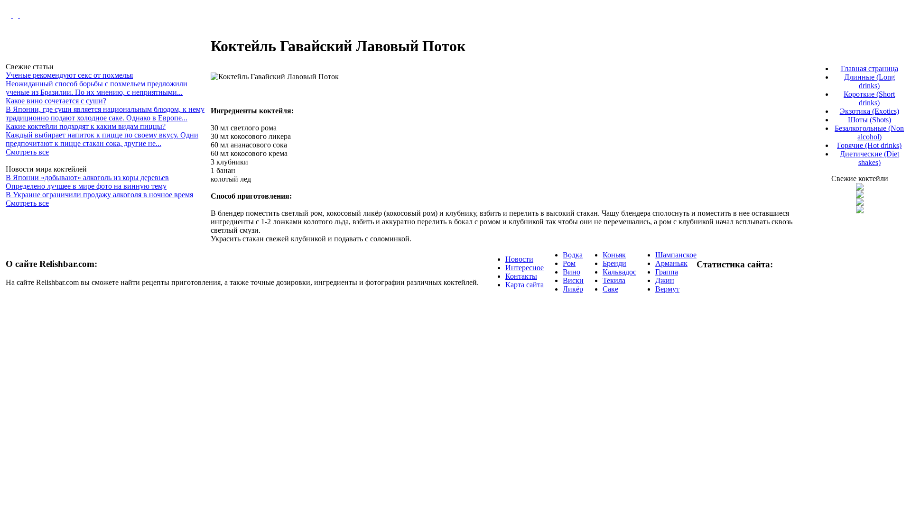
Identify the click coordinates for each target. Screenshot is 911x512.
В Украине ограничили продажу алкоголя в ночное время (99, 195)
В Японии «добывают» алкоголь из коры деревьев (87, 178)
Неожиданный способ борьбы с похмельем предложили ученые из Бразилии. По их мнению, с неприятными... (96, 88)
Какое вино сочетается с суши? (56, 101)
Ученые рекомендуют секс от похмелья (69, 75)
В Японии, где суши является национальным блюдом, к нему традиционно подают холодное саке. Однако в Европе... (105, 113)
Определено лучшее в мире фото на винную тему (86, 186)
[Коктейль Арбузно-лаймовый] (860, 196)
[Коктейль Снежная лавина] (860, 211)
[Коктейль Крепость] (860, 203)
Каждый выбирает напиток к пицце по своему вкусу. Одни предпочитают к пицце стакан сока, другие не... (102, 139)
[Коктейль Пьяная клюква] (860, 188)
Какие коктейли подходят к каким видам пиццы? (86, 126)
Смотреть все (27, 152)
